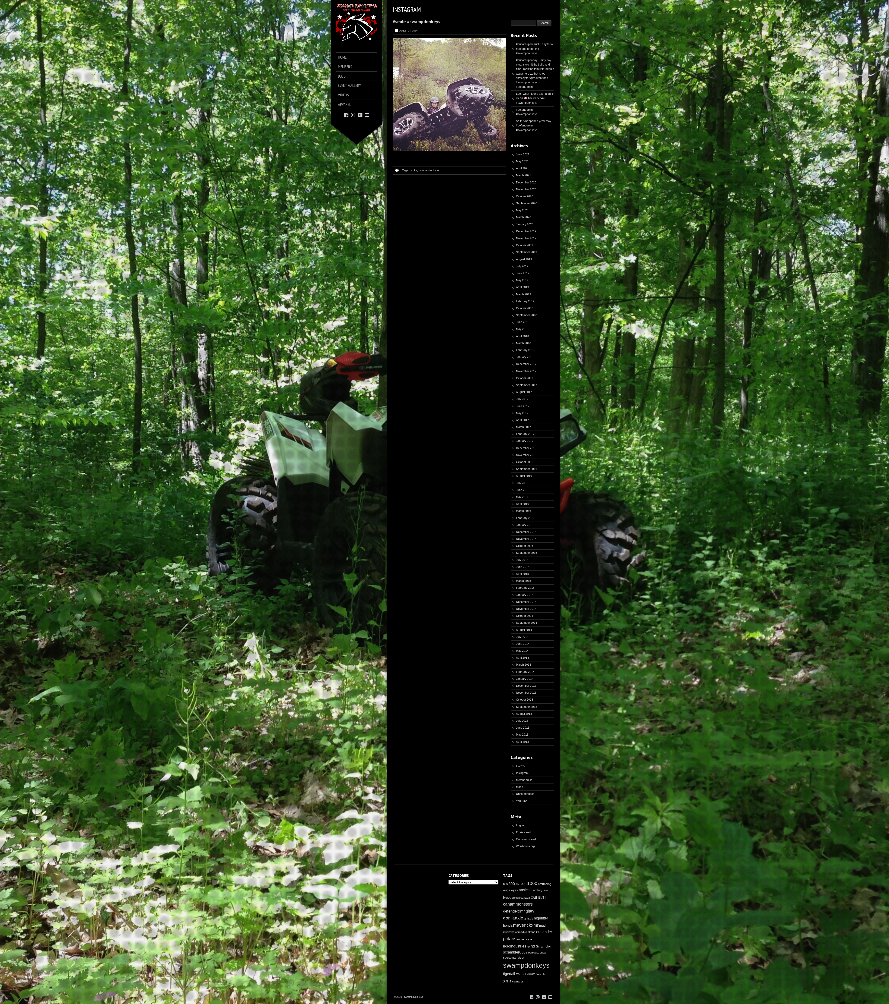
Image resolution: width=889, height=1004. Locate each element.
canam (538, 897)
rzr (532, 946)
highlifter (541, 918)
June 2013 (522, 727)
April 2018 (522, 336)
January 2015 (524, 595)
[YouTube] (367, 114)
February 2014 (525, 672)
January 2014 (524, 678)
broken (516, 897)
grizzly (528, 918)
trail (518, 974)
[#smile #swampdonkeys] (449, 150)
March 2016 (523, 511)
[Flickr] (360, 114)
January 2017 (524, 441)
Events (520, 766)
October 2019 (524, 245)
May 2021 (522, 161)
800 (505, 884)
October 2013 (524, 699)
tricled (525, 974)
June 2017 (522, 406)
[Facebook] (346, 114)
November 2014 (526, 609)
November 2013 (526, 692)
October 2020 (524, 196)
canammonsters (518, 904)
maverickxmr (525, 925)
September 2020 (526, 203)
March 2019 (523, 294)
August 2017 (524, 392)
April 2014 (522, 657)
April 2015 (522, 574)
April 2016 (522, 504)
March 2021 (523, 175)
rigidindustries (514, 946)
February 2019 (525, 301)
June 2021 (522, 154)
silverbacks (532, 952)
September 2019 (526, 252)
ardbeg (537, 890)
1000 (532, 883)
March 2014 (523, 664)
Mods (519, 787)
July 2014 (522, 637)
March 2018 (523, 343)
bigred (507, 897)
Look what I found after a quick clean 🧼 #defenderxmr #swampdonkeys (535, 98)
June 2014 (522, 643)
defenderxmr (514, 911)
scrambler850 (514, 952)
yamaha (517, 981)
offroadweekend (525, 932)
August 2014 (524, 630)
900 (523, 884)
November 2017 (526, 371)
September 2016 (526, 469)
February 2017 (525, 434)
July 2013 (522, 720)
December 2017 (526, 364)
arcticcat (525, 890)
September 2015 (526, 552)
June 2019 (522, 273)
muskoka (508, 932)
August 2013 (524, 713)
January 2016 (524, 525)
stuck (521, 957)
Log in (520, 825)
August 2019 (524, 259)
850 (518, 884)
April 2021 (522, 168)
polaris (509, 938)
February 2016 (525, 518)
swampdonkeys (429, 170)
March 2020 (523, 217)
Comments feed (526, 839)
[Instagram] (353, 114)
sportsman (510, 957)
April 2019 (522, 287)
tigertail (509, 974)
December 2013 (526, 685)
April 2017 (522, 420)
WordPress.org (525, 846)
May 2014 (522, 650)
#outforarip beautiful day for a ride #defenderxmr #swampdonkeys (534, 49)
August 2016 (524, 476)
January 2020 (524, 224)
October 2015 (524, 546)
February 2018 (525, 350)
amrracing (544, 884)
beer (545, 890)
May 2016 (522, 497)
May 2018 (522, 329)
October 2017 (524, 378)
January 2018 (524, 357)
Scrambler (543, 946)
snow (543, 952)
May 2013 (522, 734)
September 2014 (526, 622)
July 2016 (522, 483)
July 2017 (522, 399)
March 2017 (523, 427)
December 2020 (526, 182)
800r (512, 884)
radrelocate (524, 939)
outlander (544, 932)
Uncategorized (525, 794)
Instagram (522, 773)
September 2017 (526, 385)
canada (525, 897)
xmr (507, 981)
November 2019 (526, 238)
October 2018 (524, 308)
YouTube (521, 801)
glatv (530, 911)
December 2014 (526, 602)
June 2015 (522, 567)
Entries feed (523, 832)
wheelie (541, 974)
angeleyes (510, 890)
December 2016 (526, 448)
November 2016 (526, 455)
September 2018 (526, 315)
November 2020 (526, 189)
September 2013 (526, 706)
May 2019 (522, 280)
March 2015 (523, 580)
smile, (414, 170)
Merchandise (524, 780)
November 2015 (526, 539)
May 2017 (522, 413)
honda (507, 925)
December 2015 (526, 532)
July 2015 (522, 560)
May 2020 (522, 210)
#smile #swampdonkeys (416, 22)
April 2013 (522, 741)
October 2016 (524, 462)
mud (542, 925)
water (532, 974)
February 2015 (525, 587)
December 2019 (526, 231)
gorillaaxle (513, 918)
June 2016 (522, 490)
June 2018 (522, 322)
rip (528, 946)
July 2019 (522, 266)
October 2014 (524, 615)
